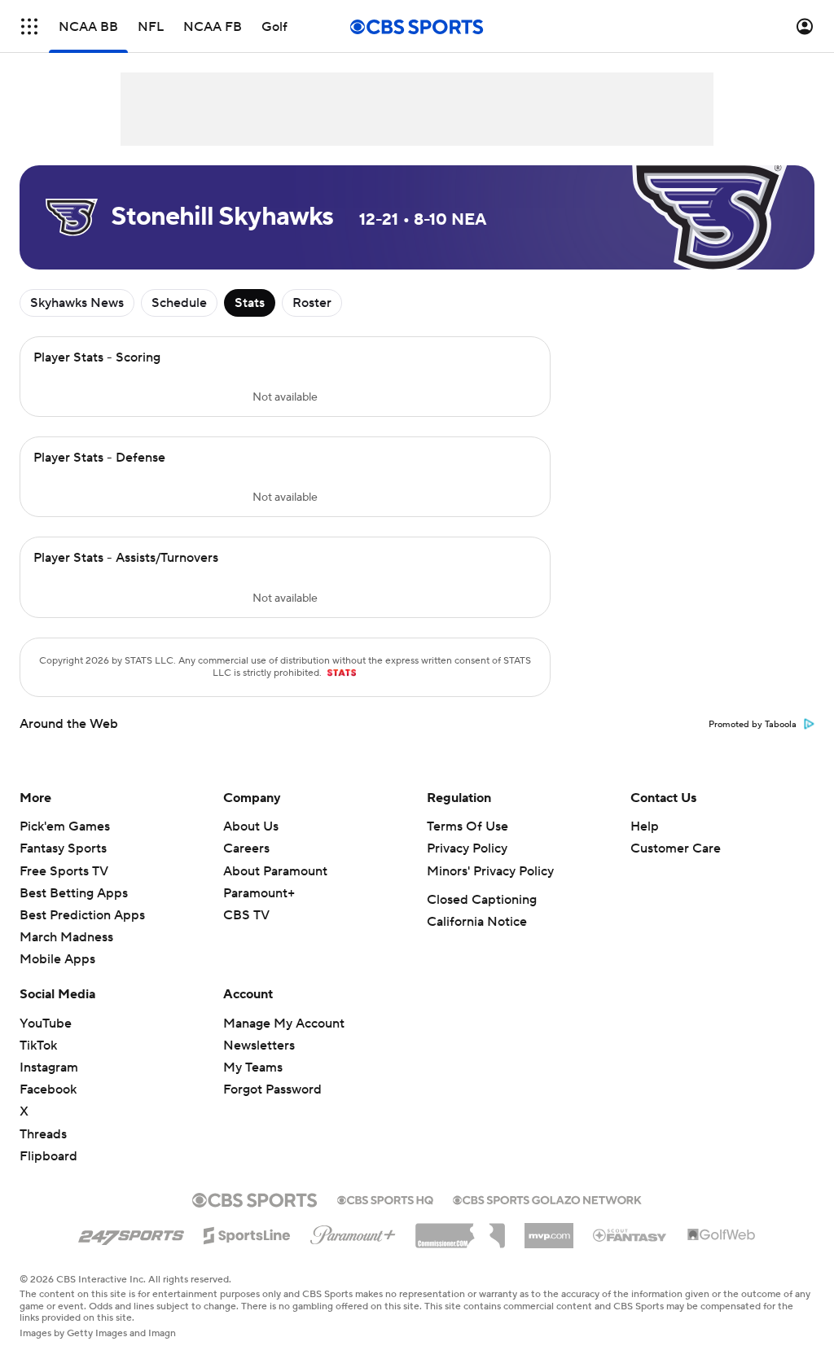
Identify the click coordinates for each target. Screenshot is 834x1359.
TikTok (38, 1045)
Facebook (48, 1089)
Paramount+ (259, 893)
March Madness (66, 937)
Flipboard (48, 1156)
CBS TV (246, 915)
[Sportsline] (247, 1233)
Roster (311, 303)
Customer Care (675, 848)
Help (644, 826)
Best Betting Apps (74, 893)
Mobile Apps (57, 959)
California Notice (477, 922)
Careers (246, 848)
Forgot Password (272, 1089)
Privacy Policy (467, 848)
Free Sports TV (64, 871)
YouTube (46, 1023)
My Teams (253, 1067)
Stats (250, 303)
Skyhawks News (77, 303)
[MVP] (549, 1229)
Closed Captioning (482, 900)
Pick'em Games (65, 826)
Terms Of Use (467, 826)
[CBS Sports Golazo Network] (547, 1198)
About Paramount (275, 871)
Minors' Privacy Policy (490, 871)
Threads (43, 1134)
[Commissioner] (460, 1229)
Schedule (179, 303)
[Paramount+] (353, 1232)
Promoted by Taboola (753, 724)
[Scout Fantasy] (630, 1234)
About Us (251, 826)
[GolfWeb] (721, 1235)
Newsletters (259, 1045)
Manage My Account (284, 1023)
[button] (29, 26)
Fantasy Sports (63, 848)
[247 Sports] (131, 1233)
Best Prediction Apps (82, 915)
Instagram (49, 1067)
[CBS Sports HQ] (385, 1198)
